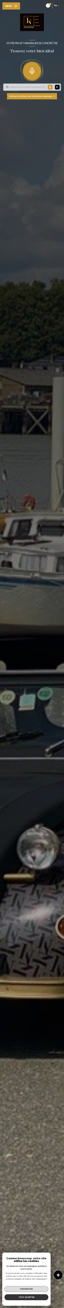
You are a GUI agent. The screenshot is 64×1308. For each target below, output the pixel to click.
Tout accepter (26, 1297)
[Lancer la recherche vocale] (32, 70)
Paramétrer (26, 1289)
